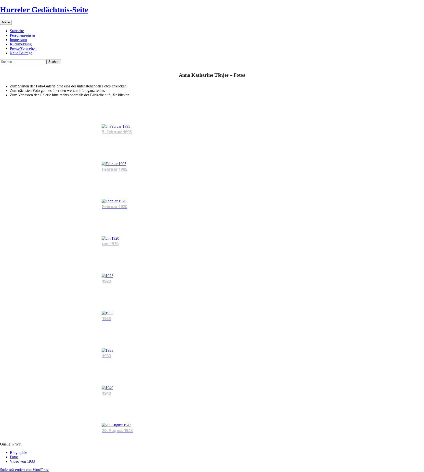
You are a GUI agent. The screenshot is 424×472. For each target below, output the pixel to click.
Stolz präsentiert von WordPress (24, 470)
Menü (6, 22)
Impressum (18, 40)
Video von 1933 (22, 461)
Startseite (17, 31)
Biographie (18, 452)
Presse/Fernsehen (23, 48)
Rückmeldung (21, 44)
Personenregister (22, 35)
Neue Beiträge (21, 53)
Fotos (14, 457)
